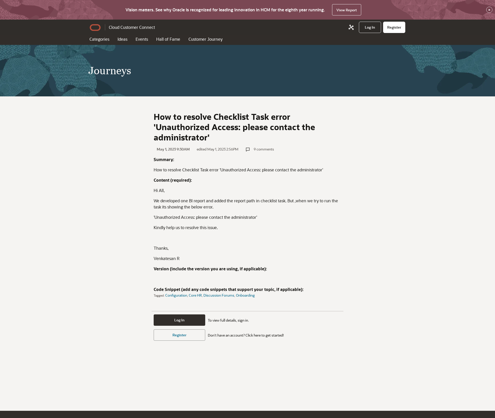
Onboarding (245, 295)
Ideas (122, 39)
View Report (346, 9)
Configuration (176, 295)
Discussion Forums (218, 295)
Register (179, 334)
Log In (179, 319)
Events (142, 39)
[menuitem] (370, 27)
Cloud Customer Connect (132, 27)
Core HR (195, 295)
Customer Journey (205, 39)
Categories (99, 39)
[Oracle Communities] (351, 27)
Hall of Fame (168, 39)
